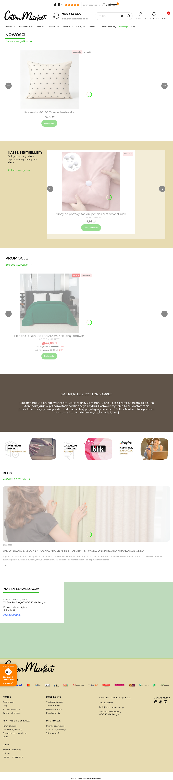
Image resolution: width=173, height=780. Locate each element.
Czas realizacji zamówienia (15, 733)
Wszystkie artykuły (14, 478)
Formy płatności (10, 726)
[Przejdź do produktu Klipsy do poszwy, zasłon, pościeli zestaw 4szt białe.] (91, 181)
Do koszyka (49, 123)
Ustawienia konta (54, 709)
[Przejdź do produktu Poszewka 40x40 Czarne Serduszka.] (49, 79)
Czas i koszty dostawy (12, 729)
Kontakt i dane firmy (12, 750)
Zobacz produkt (91, 228)
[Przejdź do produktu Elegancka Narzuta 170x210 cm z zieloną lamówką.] (49, 303)
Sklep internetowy (85, 778)
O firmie (6, 753)
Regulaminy (8, 702)
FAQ (5, 706)
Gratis (5, 737)
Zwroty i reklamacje (11, 713)
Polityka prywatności (12, 709)
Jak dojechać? (12, 614)
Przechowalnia (53, 713)
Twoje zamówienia (54, 702)
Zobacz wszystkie (16, 41)
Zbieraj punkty (52, 706)
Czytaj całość (5, 565)
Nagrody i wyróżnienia (13, 757)
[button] (129, 16)
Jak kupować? (52, 733)
